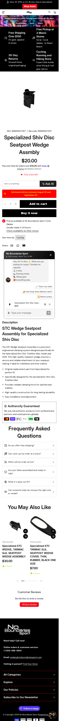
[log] (29, 279)
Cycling (20, 237)
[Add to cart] (25, 536)
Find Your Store (30, 664)
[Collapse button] (29, 445)
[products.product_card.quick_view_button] (25, 531)
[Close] (51, 255)
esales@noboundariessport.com (26, 657)
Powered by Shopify (47, 714)
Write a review (29, 604)
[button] (49, 12)
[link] (11, 245)
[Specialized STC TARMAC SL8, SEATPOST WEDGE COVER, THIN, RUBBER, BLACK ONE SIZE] (43, 526)
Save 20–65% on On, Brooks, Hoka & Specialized (31, 2)
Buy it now (29, 213)
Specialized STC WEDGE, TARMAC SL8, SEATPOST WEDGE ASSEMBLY (14, 551)
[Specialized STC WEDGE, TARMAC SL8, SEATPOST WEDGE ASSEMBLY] (15, 526)
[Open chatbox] (52, 715)
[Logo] (29, 12)
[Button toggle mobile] (3, 12)
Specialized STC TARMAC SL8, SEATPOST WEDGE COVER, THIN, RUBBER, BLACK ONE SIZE (43, 554)
